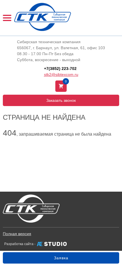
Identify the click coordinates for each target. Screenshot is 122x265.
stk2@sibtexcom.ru (61, 74)
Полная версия (17, 233)
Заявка (61, 258)
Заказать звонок (61, 100)
